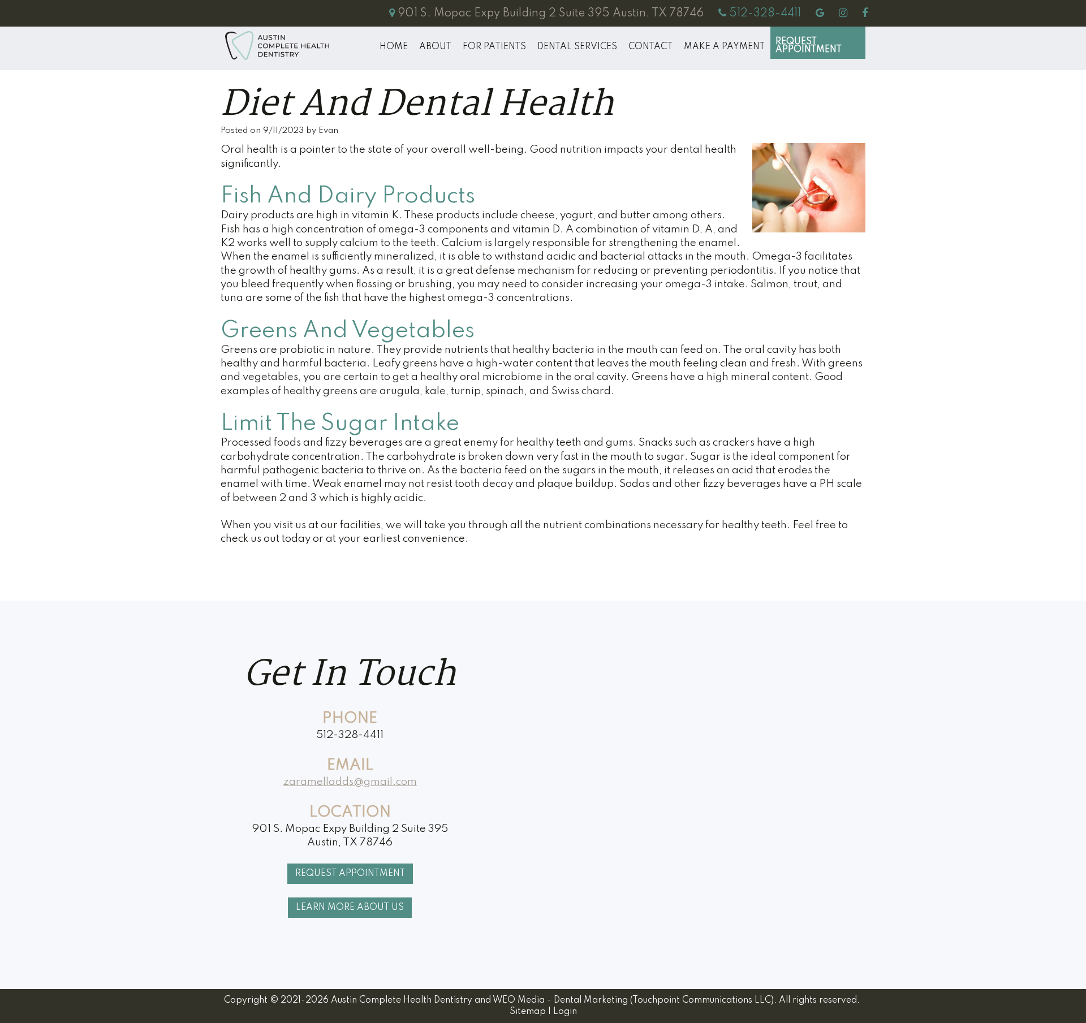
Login (565, 1011)
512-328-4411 (349, 735)
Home (394, 46)
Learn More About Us (350, 907)
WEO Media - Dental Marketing (560, 1000)
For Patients (494, 46)
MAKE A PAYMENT (724, 46)
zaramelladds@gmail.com (350, 781)
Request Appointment (808, 45)
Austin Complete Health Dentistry (401, 1000)
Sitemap (528, 1011)
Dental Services (577, 46)
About (435, 46)
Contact (650, 46)
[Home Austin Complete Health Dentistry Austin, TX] (277, 45)
